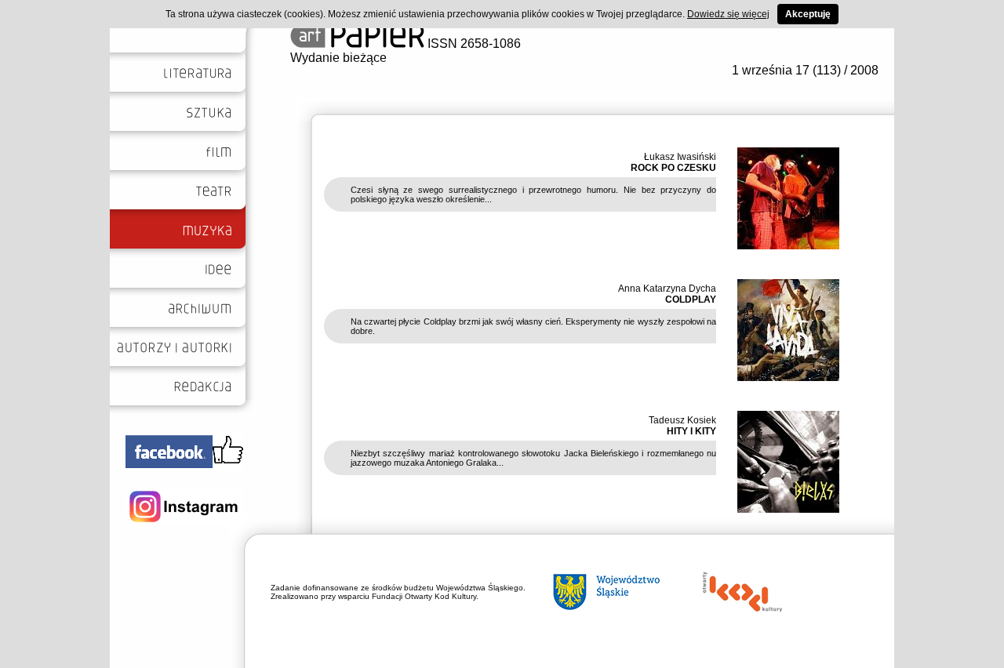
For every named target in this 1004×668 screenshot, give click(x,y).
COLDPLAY (690, 299)
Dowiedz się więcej (728, 14)
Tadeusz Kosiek (682, 420)
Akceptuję (808, 14)
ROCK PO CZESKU (673, 167)
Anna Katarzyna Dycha (667, 288)
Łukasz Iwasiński (680, 156)
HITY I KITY (691, 431)
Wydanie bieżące (338, 57)
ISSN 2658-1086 (472, 43)
